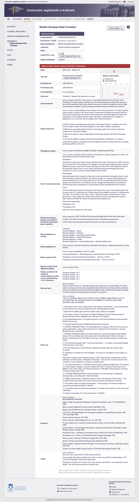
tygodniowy (109, 79)
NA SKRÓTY (11, 27)
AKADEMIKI (11, 60)
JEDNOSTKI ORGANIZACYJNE (18, 36)
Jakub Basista (68, 83)
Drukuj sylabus (114, 28)
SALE (9, 55)
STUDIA (10, 50)
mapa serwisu (116, 492)
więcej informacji (70, 78)
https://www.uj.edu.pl (66, 491)
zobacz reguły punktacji (68, 56)
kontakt (114, 487)
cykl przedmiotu (111, 81)
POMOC (10, 65)
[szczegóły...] (117, 71)
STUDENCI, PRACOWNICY (16, 32)
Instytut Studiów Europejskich (69, 47)
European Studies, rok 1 (71, 273)
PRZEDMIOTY (12, 41)
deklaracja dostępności (118, 489)
